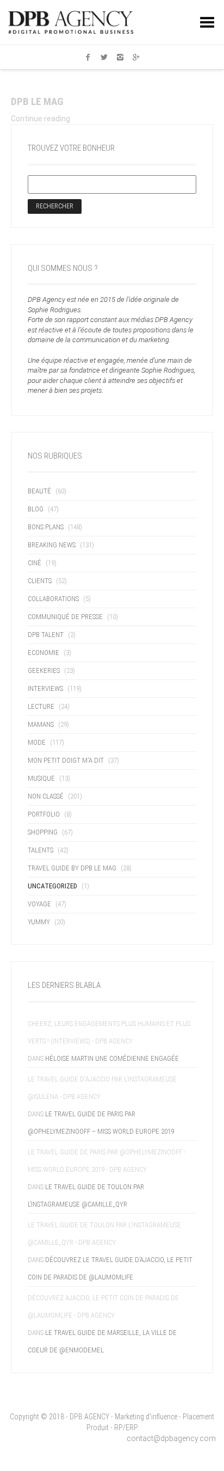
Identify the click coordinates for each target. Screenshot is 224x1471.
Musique (41, 778)
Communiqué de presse (65, 617)
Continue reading (40, 118)
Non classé (46, 796)
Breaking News (52, 545)
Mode (37, 742)
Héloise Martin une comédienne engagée (112, 1058)
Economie (43, 652)
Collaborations (53, 599)
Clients (40, 581)
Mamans (41, 724)
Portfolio (44, 814)
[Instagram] (120, 57)
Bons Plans (46, 527)
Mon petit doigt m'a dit (66, 760)
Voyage (39, 904)
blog (35, 509)
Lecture (41, 706)
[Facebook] (88, 57)
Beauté (39, 491)
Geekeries (44, 670)
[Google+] (136, 57)
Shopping (43, 832)
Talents (40, 850)
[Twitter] (104, 57)
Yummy (39, 922)
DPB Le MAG (37, 101)
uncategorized (52, 886)
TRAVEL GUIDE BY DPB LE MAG (72, 868)
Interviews (45, 688)
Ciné (34, 563)
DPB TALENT (46, 635)
